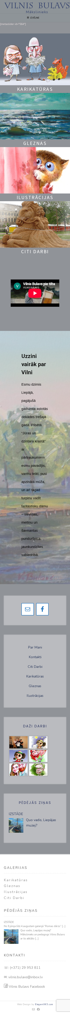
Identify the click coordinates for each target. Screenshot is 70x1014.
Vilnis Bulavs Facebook (26, 986)
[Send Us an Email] (33, 1009)
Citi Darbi (35, 666)
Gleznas (35, 686)
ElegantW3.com (44, 1004)
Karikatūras (35, 676)
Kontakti (35, 657)
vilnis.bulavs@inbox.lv (25, 977)
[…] (63, 926)
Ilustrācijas (35, 695)
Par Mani (35, 647)
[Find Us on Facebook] (38, 1009)
